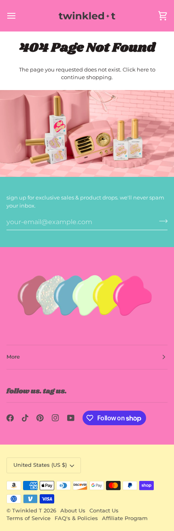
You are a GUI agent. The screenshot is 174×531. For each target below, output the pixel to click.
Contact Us (104, 511)
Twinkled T (27, 511)
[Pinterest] (40, 418)
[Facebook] (10, 418)
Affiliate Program (125, 518)
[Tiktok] (25, 418)
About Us (72, 511)
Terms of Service (28, 518)
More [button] (13, 357)
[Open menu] (18, 15)
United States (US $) (40, 465)
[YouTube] (70, 418)
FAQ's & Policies (76, 518)
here (143, 69)
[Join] (161, 220)
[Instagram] (55, 418)
